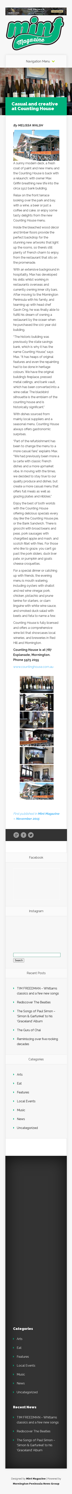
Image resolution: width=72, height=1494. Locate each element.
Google (16, 835)
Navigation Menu (38, 61)
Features (23, 1092)
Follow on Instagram (38, 934)
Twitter (31, 835)
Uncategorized (27, 1128)
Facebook (23, 835)
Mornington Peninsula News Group (36, 1483)
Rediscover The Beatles (34, 1002)
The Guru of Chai (29, 1030)
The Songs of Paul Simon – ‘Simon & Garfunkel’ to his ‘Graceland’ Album (36, 1016)
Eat (19, 1083)
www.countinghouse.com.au (33, 667)
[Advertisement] (36, 1200)
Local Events (26, 1101)
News (21, 1119)
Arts (20, 1074)
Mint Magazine (36, 1478)
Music (21, 1110)
